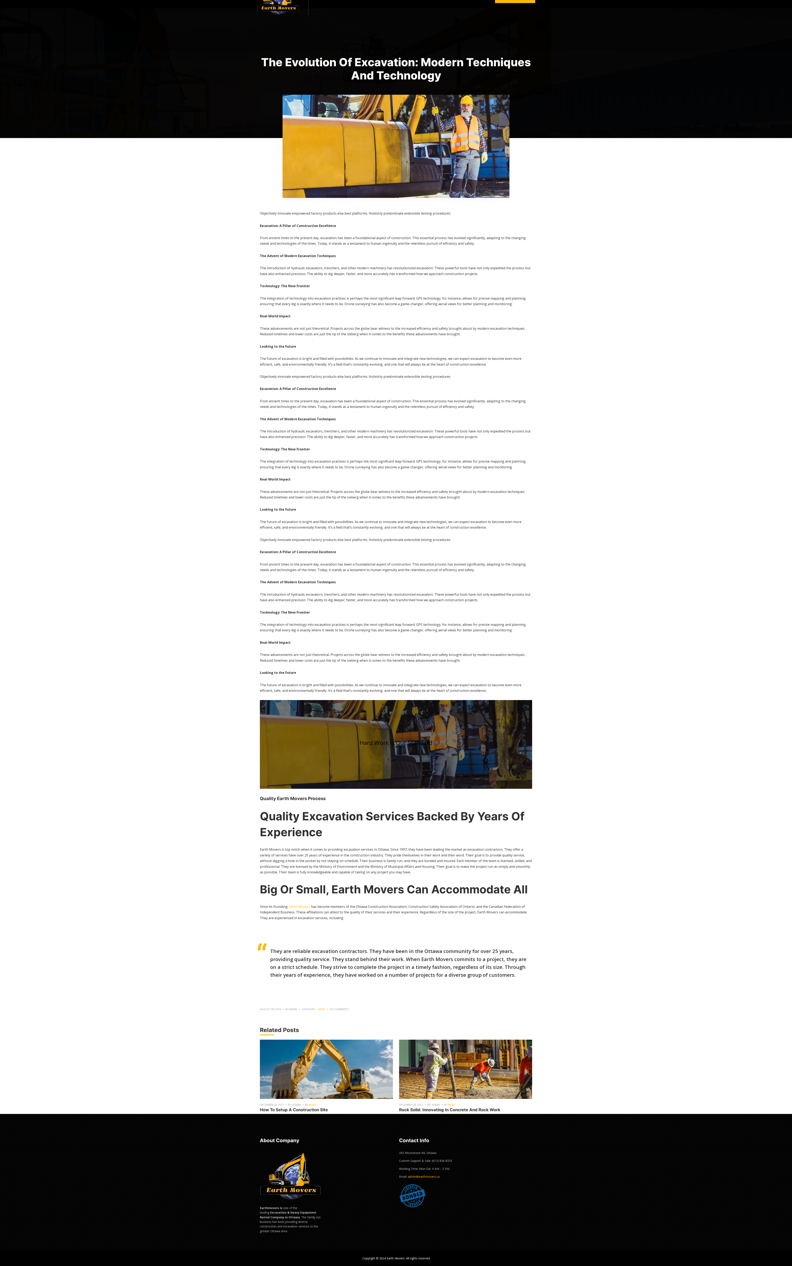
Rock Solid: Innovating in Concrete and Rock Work (449, 1109)
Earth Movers (299, 906)
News (321, 1009)
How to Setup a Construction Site (294, 1109)
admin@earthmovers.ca (424, 1177)
